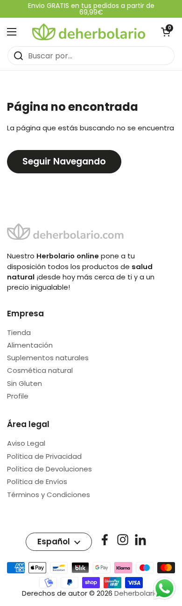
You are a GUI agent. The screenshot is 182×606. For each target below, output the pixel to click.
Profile (17, 396)
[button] (165, 31)
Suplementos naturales (48, 358)
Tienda (19, 332)
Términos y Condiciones (48, 494)
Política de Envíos (37, 481)
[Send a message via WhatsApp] (164, 588)
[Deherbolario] (88, 31)
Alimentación (30, 345)
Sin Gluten (24, 383)
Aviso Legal (26, 443)
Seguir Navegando (64, 161)
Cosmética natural (40, 370)
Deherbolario (136, 593)
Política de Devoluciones (49, 469)
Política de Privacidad (44, 456)
